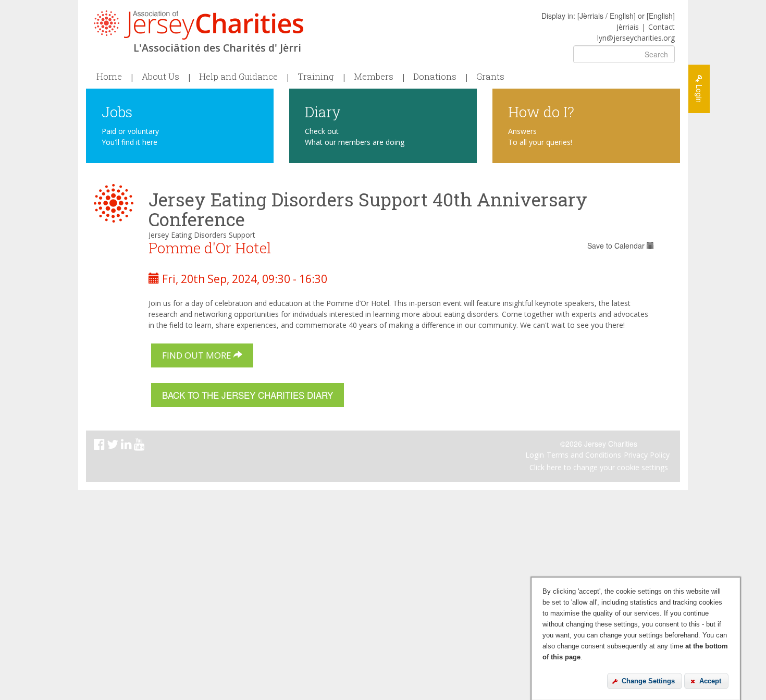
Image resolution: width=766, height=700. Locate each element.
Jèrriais (627, 27)
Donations (434, 76)
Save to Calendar (617, 245)
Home (109, 76)
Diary (323, 111)
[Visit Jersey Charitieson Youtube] (140, 446)
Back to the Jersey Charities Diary (247, 394)
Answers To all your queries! (540, 136)
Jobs (117, 111)
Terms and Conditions (584, 455)
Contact (661, 27)
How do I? (541, 111)
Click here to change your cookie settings (598, 467)
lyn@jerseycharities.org (636, 38)
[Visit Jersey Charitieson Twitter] (114, 446)
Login (534, 455)
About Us (160, 76)
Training (316, 76)
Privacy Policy (647, 455)
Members (373, 76)
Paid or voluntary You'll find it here (130, 136)
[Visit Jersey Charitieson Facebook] (100, 446)
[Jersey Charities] (198, 25)
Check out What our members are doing (354, 136)
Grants (490, 76)
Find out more (197, 355)
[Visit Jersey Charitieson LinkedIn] (127, 446)
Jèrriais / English (606, 15)
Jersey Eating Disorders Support (202, 235)
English (661, 15)
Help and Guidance (238, 76)
